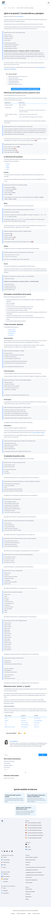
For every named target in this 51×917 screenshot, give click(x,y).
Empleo (27, 899)
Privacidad (13, 913)
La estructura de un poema (13, 78)
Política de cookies (36, 913)
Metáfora (6, 720)
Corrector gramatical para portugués (35, 832)
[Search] (42, 755)
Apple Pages (5, 879)
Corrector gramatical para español (34, 827)
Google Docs (5, 874)
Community (28, 894)
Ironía (6, 724)
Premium (27, 864)
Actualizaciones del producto (9, 761)
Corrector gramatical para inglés (34, 822)
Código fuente (28, 896)
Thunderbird (6, 893)
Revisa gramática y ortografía (32, 857)
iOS (28, 844)
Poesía (6, 718)
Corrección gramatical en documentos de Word (35, 867)
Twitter (2, 851)
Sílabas (7, 167)
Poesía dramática (12, 331)
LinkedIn (12, 851)
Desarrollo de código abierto (31, 880)
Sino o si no (36, 724)
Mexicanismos (23, 718)
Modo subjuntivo (37, 718)
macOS (28, 846)
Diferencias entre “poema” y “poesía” (15, 84)
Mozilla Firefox (6, 862)
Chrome (5, 857)
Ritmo (7, 165)
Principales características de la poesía (15, 79)
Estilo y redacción (7, 763)
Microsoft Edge (6, 859)
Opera (4, 867)
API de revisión (29, 877)
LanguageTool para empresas (32, 869)
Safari (4, 864)
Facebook (4, 851)
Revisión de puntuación (30, 859)
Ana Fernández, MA (20, 16)
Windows (29, 849)
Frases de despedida (25, 724)
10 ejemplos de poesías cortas (13, 82)
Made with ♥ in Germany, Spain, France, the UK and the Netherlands (25, 910)
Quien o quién (36, 722)
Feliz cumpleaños (24, 726)
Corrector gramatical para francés (34, 830)
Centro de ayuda (29, 882)
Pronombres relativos (38, 720)
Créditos (29, 913)
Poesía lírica (11, 335)
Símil (6, 722)
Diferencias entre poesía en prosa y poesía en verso (17, 76)
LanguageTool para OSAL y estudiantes (34, 872)
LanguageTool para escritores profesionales (35, 874)
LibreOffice (5, 881)
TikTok (9, 851)
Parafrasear (28, 862)
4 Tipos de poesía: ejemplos (13, 81)
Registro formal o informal (10, 726)
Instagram (7, 851)
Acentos (8, 164)
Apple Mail (5, 890)
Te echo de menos (24, 722)
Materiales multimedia (30, 891)
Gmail (4, 888)
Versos (7, 169)
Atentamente (23, 720)
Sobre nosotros (29, 889)
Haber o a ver (36, 726)
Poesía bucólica (12, 329)
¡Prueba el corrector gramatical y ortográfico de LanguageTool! (25, 89)
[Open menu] (48, 2)
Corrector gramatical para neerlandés (35, 835)
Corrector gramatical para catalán (34, 837)
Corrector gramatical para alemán (34, 825)
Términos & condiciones (21, 913)
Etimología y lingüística (8, 765)
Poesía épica (11, 333)
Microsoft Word (6, 876)
